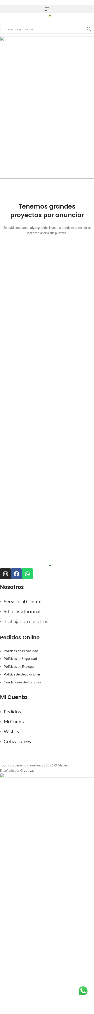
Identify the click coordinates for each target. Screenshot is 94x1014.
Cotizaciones (17, 741)
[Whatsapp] (27, 573)
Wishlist (12, 731)
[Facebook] (16, 573)
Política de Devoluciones (22, 674)
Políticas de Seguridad (20, 658)
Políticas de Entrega (19, 666)
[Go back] (47, 64)
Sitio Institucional (22, 611)
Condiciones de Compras (22, 682)
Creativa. (27, 770)
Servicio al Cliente (23, 601)
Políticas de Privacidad (21, 651)
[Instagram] (5, 573)
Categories (47, 102)
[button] (47, 9)
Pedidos (12, 711)
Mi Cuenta (15, 721)
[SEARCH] (89, 29)
